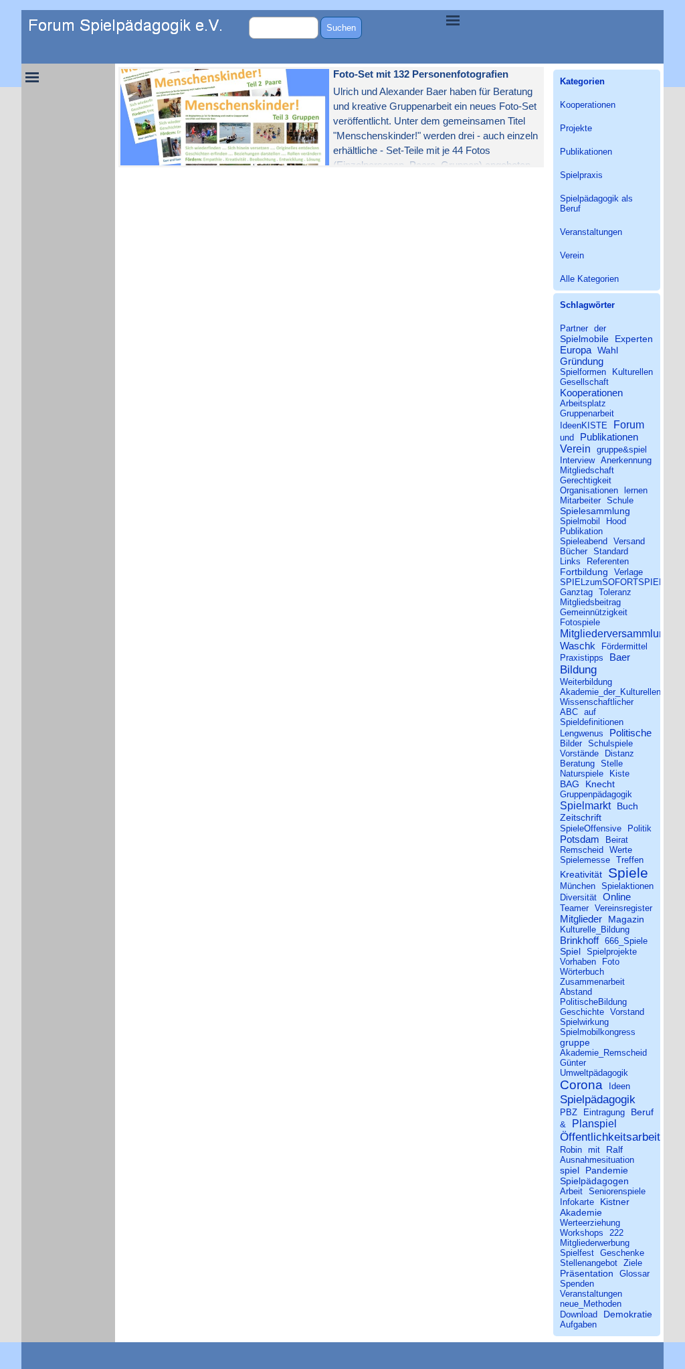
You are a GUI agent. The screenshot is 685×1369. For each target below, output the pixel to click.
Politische (630, 732)
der (600, 328)
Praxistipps (581, 658)
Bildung (578, 669)
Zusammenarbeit (592, 982)
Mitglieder (581, 918)
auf (590, 712)
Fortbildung (584, 571)
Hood (616, 521)
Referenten (608, 561)
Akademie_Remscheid (603, 1053)
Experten (634, 338)
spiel (569, 1170)
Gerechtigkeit (585, 480)
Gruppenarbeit (587, 413)
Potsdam (579, 839)
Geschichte (582, 1012)
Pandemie (606, 1170)
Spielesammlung (595, 510)
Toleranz (615, 592)
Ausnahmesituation (597, 1160)
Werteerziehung (590, 1223)
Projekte (576, 128)
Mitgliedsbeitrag (590, 602)
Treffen (630, 860)
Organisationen (589, 490)
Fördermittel (624, 646)
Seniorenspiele (617, 1191)
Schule (620, 500)
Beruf (642, 1112)
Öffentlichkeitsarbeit (610, 1136)
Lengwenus (581, 733)
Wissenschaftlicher (596, 702)
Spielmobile (584, 338)
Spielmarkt (585, 805)
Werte (620, 850)
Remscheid (581, 850)
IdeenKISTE (583, 425)
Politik (639, 828)
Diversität (578, 897)
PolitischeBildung (593, 1002)
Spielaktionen (627, 886)
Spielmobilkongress (597, 1032)
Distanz (619, 753)
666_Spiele (626, 941)
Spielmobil (580, 521)
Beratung (577, 763)
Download (578, 1314)
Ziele (632, 1263)
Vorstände (579, 753)
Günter (573, 1063)
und (567, 437)
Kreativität (581, 874)
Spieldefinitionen (591, 722)
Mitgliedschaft (587, 470)
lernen (636, 490)
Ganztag (576, 592)
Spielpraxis (581, 175)
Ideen (619, 1086)
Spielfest (577, 1253)
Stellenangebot (588, 1263)
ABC (569, 712)
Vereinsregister (623, 908)
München (577, 886)
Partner (574, 328)
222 (616, 1233)
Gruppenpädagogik (596, 794)
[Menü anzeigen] (453, 20)
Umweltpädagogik (594, 1073)
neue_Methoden (590, 1304)
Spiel (570, 951)
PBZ (568, 1112)
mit (594, 1150)
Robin (571, 1150)
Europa (575, 349)
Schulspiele (610, 743)
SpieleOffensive (590, 828)
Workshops (581, 1233)
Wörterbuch (582, 972)
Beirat (616, 840)
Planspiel (594, 1123)
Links (570, 561)
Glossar (634, 1274)
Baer (619, 657)
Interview (577, 460)
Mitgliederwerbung (594, 1243)
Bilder (571, 743)
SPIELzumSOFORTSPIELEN (618, 582)
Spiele (628, 872)
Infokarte (577, 1202)
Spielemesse (585, 860)
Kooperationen (587, 105)
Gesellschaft (584, 382)
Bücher (573, 551)
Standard (610, 551)
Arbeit (571, 1191)
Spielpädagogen (594, 1181)
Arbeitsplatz (583, 403)
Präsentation (586, 1273)
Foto (610, 962)
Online (617, 896)
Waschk (577, 645)
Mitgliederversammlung (615, 633)
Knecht (600, 784)
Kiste (619, 774)
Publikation (581, 531)
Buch (627, 806)
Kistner (614, 1201)
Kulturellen (632, 372)
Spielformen (583, 372)
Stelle (612, 763)
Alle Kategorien (589, 279)
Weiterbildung (586, 682)
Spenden (577, 1284)
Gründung (581, 361)
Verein (572, 255)
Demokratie (627, 1314)
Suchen (341, 28)
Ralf (614, 1149)
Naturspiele (581, 774)
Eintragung (604, 1112)
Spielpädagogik (597, 1099)
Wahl (607, 350)
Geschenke (622, 1253)
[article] (331, 117)
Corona (581, 1085)
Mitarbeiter (580, 500)
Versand (629, 541)
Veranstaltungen (591, 232)
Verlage (628, 572)
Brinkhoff (579, 940)
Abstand (576, 992)
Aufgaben (578, 1324)
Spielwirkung (584, 1022)
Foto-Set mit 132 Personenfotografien (420, 74)
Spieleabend (583, 541)
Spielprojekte (612, 952)
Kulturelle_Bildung (594, 929)
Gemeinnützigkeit (593, 612)
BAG (569, 784)
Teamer (574, 908)
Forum (628, 424)
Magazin (626, 919)
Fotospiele (580, 622)
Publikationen (586, 152)
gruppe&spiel (622, 450)
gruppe (575, 1042)
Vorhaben (578, 962)
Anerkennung (626, 460)
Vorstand (627, 1012)
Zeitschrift (580, 817)
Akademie (581, 1212)
